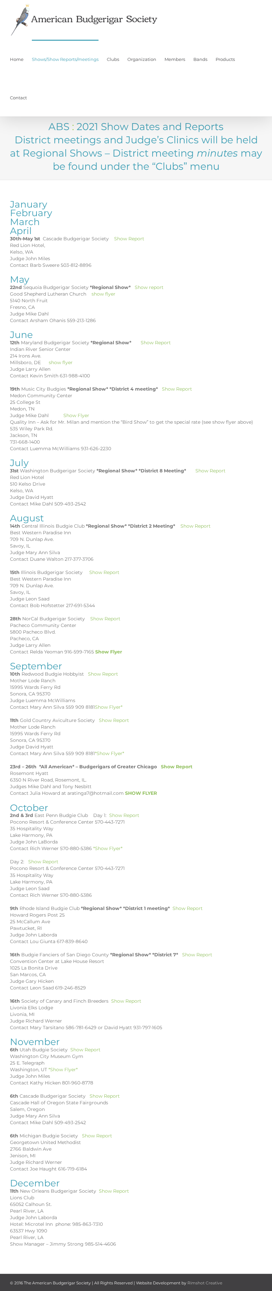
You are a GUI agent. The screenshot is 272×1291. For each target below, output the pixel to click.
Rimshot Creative (204, 1282)
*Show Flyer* (109, 753)
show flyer (103, 294)
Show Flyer (108, 652)
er (70, 362)
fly (64, 362)
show (55, 362)
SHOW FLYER (141, 793)
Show (69, 415)
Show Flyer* (108, 707)
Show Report (129, 239)
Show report (149, 287)
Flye (81, 415)
